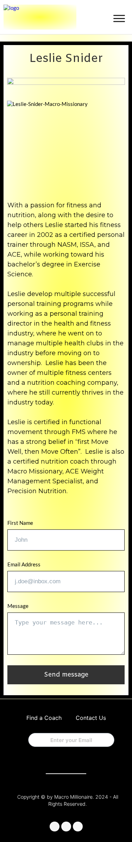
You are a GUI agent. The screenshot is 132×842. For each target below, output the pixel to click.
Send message (66, 675)
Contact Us (91, 717)
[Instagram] (66, 826)
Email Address (23, 564)
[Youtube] (78, 826)
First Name (20, 523)
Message (18, 606)
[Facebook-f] (54, 826)
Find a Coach (44, 717)
